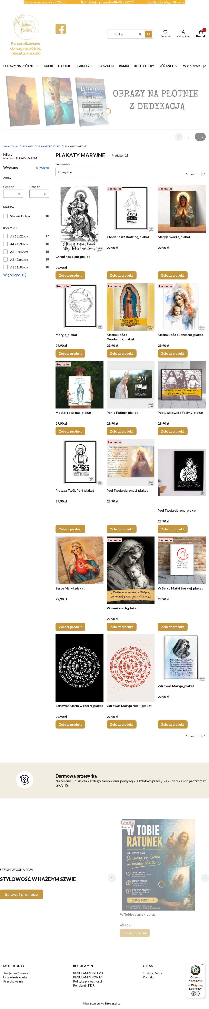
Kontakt (148, 977)
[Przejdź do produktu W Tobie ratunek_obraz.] (158, 865)
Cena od (8, 187)
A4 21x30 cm (19, 244)
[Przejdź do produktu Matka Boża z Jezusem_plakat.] (182, 307)
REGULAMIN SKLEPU (88, 973)
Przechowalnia (13, 981)
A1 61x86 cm (19, 267)
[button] (148, 34)
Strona (190, 174)
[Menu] (202, 965)
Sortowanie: (63, 164)
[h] (61, 33)
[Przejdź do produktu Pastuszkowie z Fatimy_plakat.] (182, 385)
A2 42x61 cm (19, 259)
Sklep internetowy (99, 1003)
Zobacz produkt (70, 275)
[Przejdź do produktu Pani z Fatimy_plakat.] (131, 385)
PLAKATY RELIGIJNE (49, 146)
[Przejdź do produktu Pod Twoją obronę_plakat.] (182, 472)
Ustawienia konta (15, 977)
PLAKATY (28, 146)
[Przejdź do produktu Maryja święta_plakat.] (182, 209)
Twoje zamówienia (15, 973)
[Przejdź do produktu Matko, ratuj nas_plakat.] (79, 385)
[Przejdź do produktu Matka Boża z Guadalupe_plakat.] (131, 307)
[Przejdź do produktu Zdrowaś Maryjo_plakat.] (182, 658)
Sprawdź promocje (21, 894)
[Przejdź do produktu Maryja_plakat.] (79, 307)
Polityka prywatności (87, 981)
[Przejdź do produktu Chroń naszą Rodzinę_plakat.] (131, 209)
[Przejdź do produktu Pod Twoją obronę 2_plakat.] (131, 463)
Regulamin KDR (83, 985)
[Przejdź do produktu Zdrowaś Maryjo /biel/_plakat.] (131, 668)
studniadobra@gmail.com (164, 2)
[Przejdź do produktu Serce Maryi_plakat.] (79, 560)
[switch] (195, 993)
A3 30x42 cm (19, 252)
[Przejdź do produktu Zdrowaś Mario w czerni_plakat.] (79, 668)
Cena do (34, 187)
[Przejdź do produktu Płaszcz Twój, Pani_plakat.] (79, 463)
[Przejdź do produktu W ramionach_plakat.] (131, 570)
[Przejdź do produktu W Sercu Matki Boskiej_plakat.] (182, 560)
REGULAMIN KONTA (87, 977)
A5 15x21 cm (19, 236)
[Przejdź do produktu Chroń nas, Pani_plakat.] (79, 219)
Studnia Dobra (10, 146)
